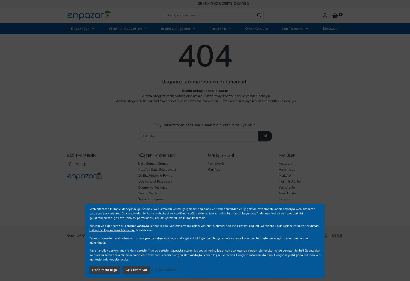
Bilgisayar (331, 28)
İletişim (284, 199)
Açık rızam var (136, 270)
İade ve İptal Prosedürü (155, 181)
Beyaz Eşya (80, 28)
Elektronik (217, 28)
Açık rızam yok (167, 270)
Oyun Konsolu (256, 28)
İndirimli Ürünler (290, 181)
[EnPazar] (89, 15)
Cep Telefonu (292, 28)
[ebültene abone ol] (265, 136)
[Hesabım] (325, 15)
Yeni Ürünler (287, 187)
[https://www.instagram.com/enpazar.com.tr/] (84, 164)
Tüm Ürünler (287, 193)
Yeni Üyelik (216, 164)
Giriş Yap (214, 169)
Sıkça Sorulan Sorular (153, 164)
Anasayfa (285, 164)
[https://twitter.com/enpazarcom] (77, 164)
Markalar (285, 175)
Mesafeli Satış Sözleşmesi (157, 169)
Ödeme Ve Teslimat (152, 187)
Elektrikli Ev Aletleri (125, 28)
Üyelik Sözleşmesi (151, 199)
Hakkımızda (287, 169)
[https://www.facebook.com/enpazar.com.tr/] (70, 164)
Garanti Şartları (148, 193)
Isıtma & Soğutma (175, 28)
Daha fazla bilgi (104, 270)
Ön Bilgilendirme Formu (155, 175)
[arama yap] (259, 15)
